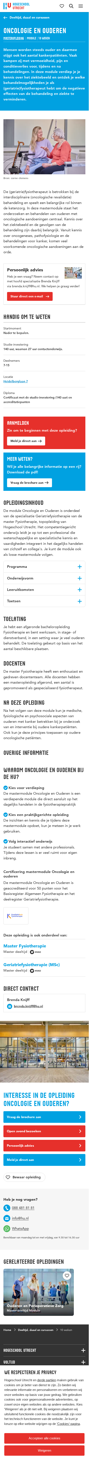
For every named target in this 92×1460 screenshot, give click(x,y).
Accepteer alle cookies (44, 1438)
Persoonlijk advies (20, 1145)
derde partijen (46, 1380)
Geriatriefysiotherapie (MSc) (31, 964)
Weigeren (44, 1450)
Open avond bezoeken (24, 1131)
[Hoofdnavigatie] (80, 6)
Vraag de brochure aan (26, 483)
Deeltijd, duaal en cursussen (29, 17)
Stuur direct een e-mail (26, 296)
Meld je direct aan (23, 441)
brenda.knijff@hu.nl (28, 1006)
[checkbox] (24, 1177)
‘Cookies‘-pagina (68, 1424)
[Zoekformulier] (71, 6)
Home (7, 1328)
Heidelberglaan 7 (15, 381)
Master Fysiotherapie (24, 946)
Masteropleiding (13, 38)
